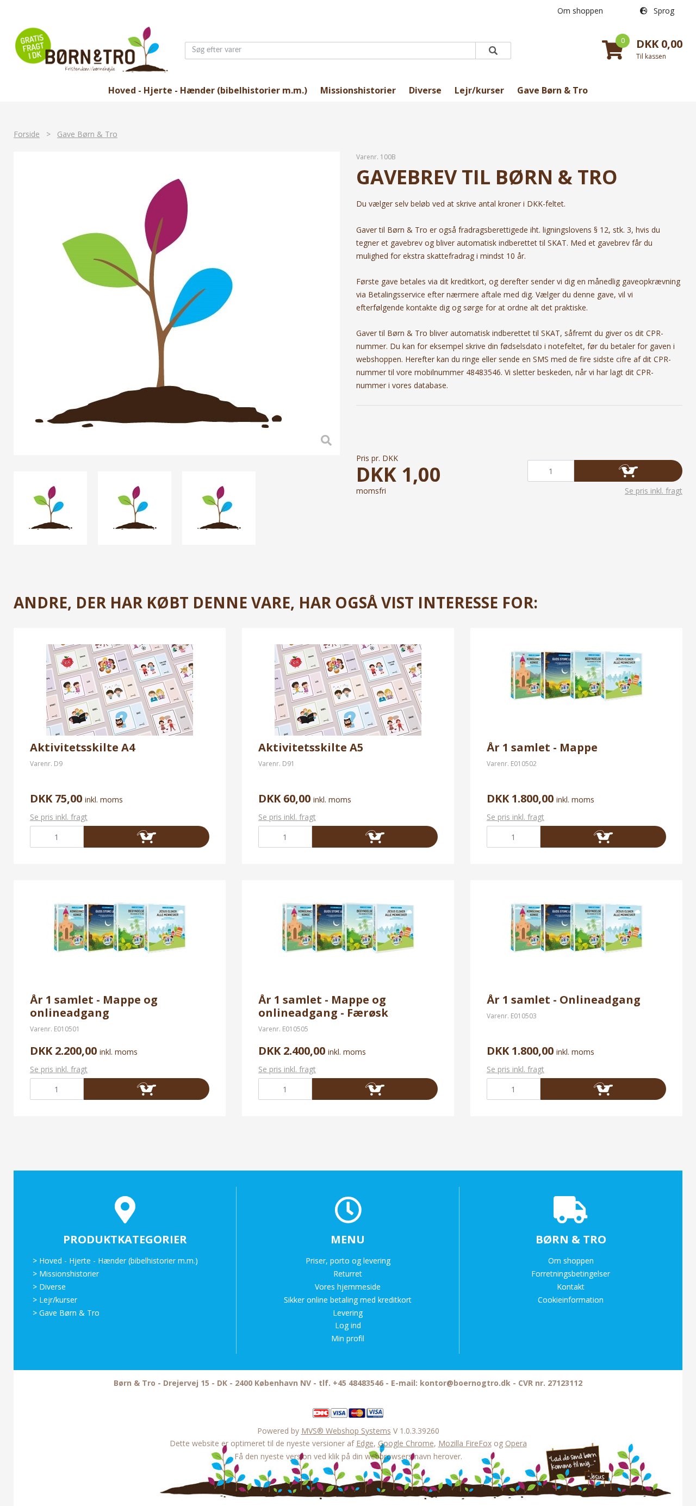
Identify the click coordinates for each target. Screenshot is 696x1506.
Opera (516, 1443)
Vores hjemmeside (348, 1286)
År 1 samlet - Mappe (542, 747)
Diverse (425, 90)
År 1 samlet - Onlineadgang (564, 999)
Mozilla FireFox (465, 1443)
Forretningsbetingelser (570, 1273)
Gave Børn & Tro (552, 90)
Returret (347, 1273)
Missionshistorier (358, 90)
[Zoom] (158, 303)
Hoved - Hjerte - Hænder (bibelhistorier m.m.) (207, 90)
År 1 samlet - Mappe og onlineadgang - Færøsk (323, 1006)
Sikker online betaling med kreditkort (348, 1300)
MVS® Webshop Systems (346, 1431)
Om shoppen (580, 10)
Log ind (348, 1325)
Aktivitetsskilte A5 (310, 747)
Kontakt (571, 1286)
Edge (365, 1443)
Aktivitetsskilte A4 (82, 747)
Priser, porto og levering (348, 1260)
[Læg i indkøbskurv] (628, 471)
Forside (27, 134)
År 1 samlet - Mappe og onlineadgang (94, 1006)
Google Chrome (406, 1443)
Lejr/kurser (479, 90)
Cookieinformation (571, 1300)
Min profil (347, 1338)
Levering (348, 1313)
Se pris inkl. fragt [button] (653, 491)
